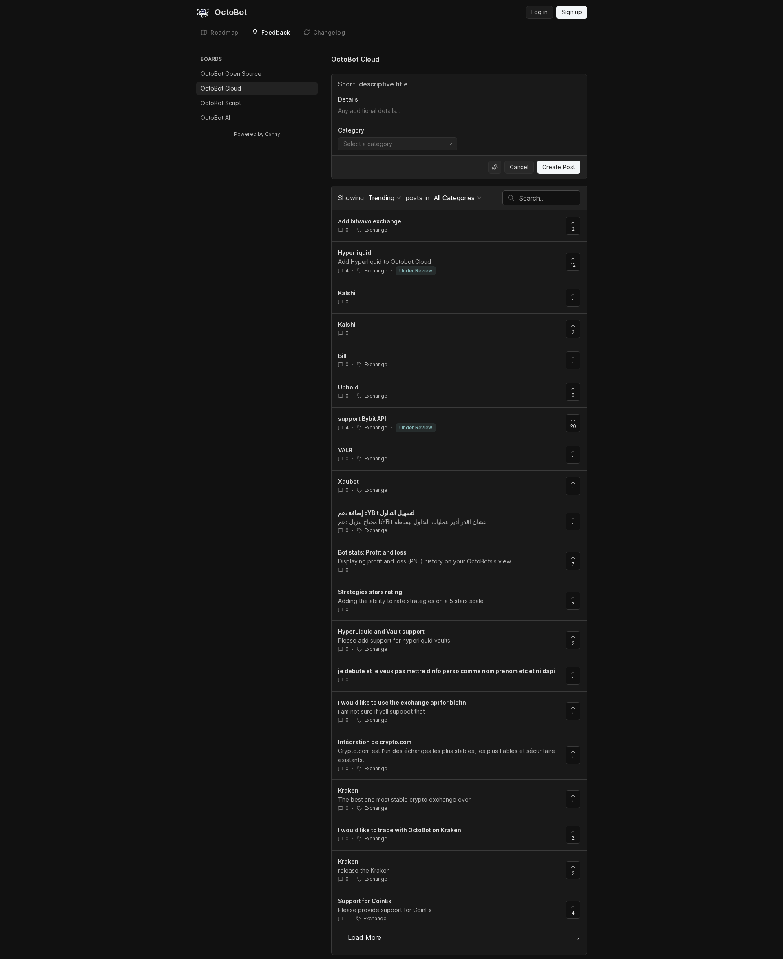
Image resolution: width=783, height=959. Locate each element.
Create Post (558, 167)
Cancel (519, 167)
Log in (539, 12)
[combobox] (397, 143)
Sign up (572, 12)
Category (351, 130)
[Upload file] (494, 167)
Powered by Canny (257, 134)
